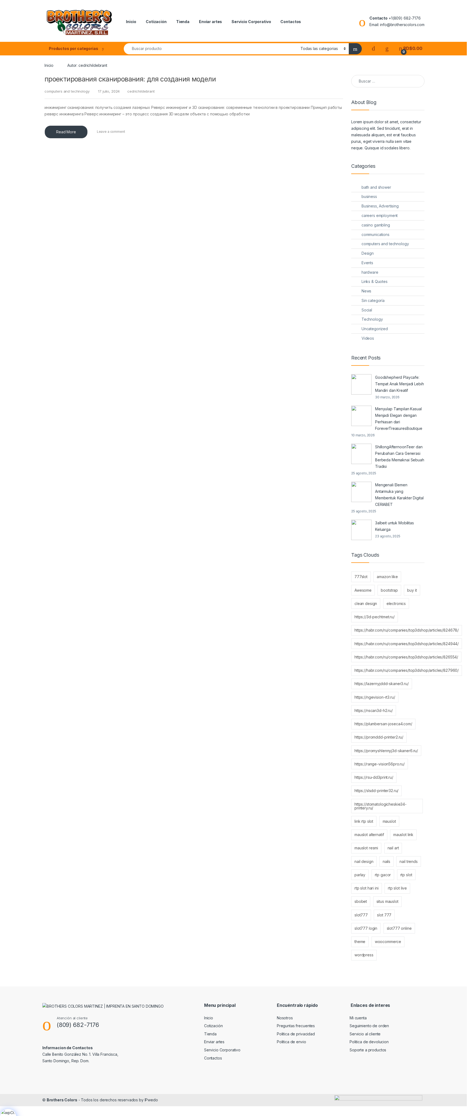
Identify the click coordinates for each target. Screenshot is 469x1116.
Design (368, 253)
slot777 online (399, 928)
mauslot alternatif (369, 834)
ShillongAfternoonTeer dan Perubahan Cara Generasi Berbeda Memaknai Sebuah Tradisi (399, 456)
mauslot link (403, 834)
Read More (66, 132)
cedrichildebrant (141, 91)
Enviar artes (210, 21)
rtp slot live (397, 888)
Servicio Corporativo (251, 21)
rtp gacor (383, 874)
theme (359, 941)
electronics (396, 603)
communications (375, 234)
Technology (372, 319)
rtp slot (406, 874)
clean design (365, 603)
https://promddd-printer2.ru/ (378, 737)
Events (367, 262)
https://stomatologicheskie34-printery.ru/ (380, 806)
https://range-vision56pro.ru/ (379, 764)
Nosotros (285, 1018)
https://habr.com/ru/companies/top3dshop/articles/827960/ (406, 670)
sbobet (360, 901)
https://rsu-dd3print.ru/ (373, 777)
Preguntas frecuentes (296, 1025)
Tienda (182, 21)
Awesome (363, 590)
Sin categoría (373, 300)
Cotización (156, 21)
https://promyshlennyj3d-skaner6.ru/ (386, 750)
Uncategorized (375, 328)
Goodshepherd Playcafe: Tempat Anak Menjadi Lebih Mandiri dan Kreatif (399, 384)
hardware (370, 272)
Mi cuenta (358, 1018)
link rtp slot (363, 821)
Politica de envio (291, 1041)
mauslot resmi (366, 848)
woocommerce (388, 941)
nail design (363, 861)
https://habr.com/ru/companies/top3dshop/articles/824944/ (406, 643)
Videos (368, 338)
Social (367, 310)
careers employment (380, 215)
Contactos (290, 21)
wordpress (363, 955)
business (369, 196)
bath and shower (376, 187)
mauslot (389, 821)
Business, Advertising (380, 206)
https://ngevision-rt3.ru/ (374, 697)
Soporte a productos (368, 1050)
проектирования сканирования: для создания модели (130, 79)
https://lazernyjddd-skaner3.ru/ (381, 683)
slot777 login (365, 928)
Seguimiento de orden (369, 1025)
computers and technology (67, 91)
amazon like (387, 576)
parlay (359, 874)
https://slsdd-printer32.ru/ (376, 790)
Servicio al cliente (365, 1034)
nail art (393, 848)
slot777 (361, 915)
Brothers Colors (62, 1100)
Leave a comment (111, 132)
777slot (360, 576)
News (366, 291)
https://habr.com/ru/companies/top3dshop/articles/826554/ (406, 657)
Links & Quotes (375, 281)
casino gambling (376, 225)
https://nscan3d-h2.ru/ (373, 710)
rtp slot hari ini (366, 888)
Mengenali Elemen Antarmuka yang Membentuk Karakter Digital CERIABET (399, 495)
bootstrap (389, 590)
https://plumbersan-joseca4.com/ (383, 723)
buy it (412, 590)
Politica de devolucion (369, 1041)
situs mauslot (387, 901)
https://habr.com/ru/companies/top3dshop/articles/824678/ (406, 630)
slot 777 (384, 915)
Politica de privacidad (296, 1034)
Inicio (131, 21)
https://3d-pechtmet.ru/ (374, 616)
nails (386, 861)
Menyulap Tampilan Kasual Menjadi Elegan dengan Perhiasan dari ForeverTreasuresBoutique (398, 418)
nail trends (408, 861)
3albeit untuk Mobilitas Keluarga (394, 526)
